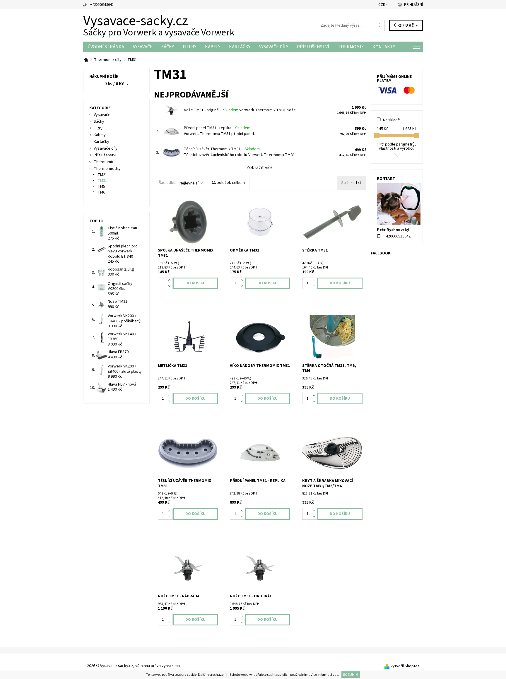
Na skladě (391, 120)
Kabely (212, 47)
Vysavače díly (273, 47)
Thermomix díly (107, 169)
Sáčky (167, 47)
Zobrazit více (260, 167)
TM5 (101, 186)
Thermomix (351, 47)
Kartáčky (239, 47)
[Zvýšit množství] (170, 280)
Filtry (189, 47)
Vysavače (143, 47)
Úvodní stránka (106, 47)
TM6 (101, 192)
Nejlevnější (189, 183)
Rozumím (350, 674)
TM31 (102, 181)
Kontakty (383, 47)
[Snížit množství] (170, 286)
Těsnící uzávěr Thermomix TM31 (222, 149)
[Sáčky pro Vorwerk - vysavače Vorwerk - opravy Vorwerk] (86, 60)
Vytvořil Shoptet (405, 666)
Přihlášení (413, 4)
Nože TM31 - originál (211, 110)
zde (335, 674)
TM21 (102, 175)
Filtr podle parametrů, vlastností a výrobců (396, 146)
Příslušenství (313, 47)
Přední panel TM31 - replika (217, 128)
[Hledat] (380, 25)
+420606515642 (101, 4)
